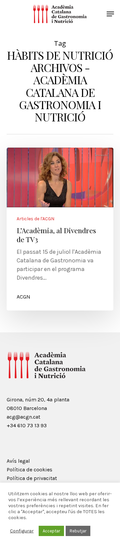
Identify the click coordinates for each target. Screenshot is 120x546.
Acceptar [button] (51, 530)
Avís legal (18, 461)
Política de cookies (29, 469)
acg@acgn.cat (23, 417)
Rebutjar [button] (78, 530)
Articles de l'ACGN (35, 219)
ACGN (23, 297)
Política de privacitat (32, 478)
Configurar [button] (22, 531)
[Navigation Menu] (110, 14)
